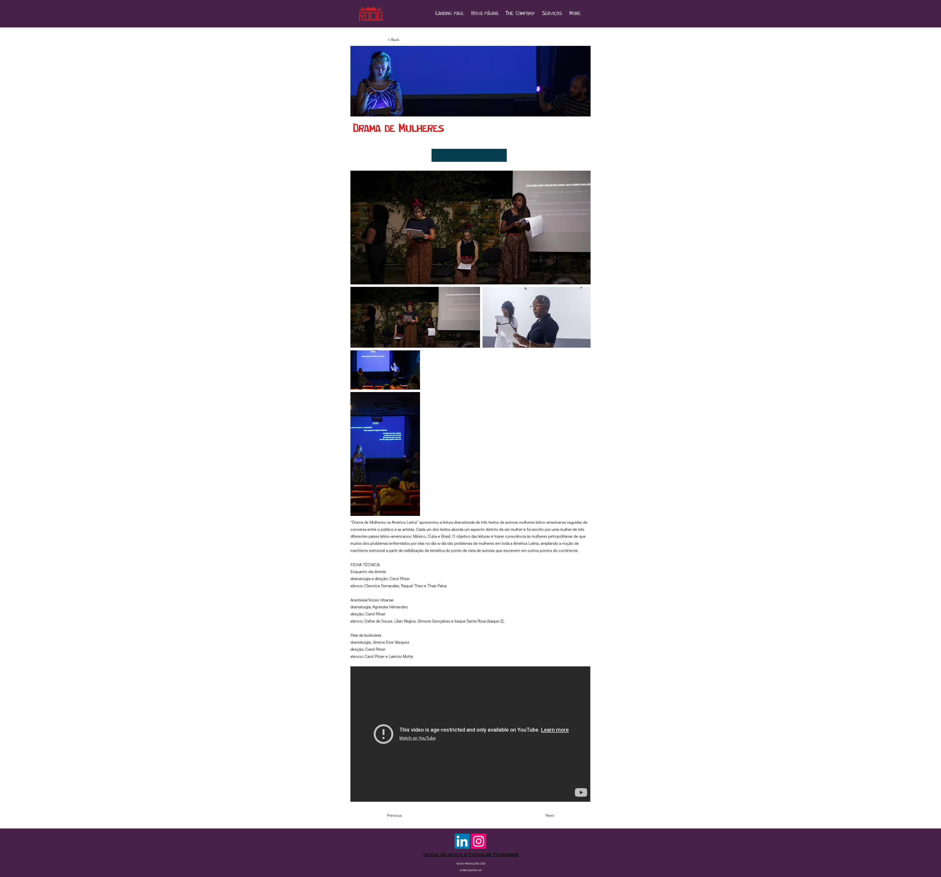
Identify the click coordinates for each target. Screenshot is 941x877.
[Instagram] (478, 841)
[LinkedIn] (462, 841)
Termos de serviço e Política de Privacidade (470, 854)
